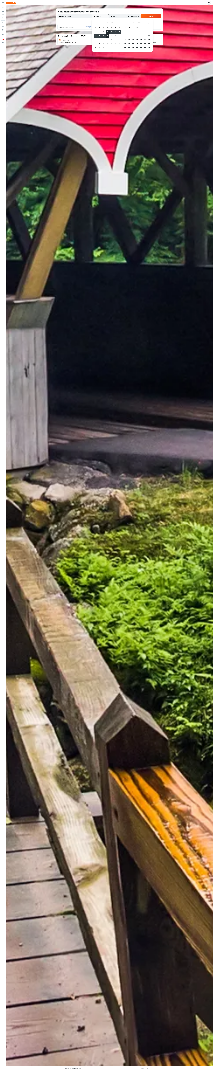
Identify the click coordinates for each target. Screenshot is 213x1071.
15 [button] (103, 40)
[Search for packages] (3, 18)
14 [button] (99, 40)
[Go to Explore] (3, 23)
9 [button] (107, 36)
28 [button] (99, 48)
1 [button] (103, 32)
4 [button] (115, 32)
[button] (3, 2)
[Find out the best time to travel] (3, 30)
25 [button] (115, 44)
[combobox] (76, 16)
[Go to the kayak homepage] (11, 3)
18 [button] (115, 40)
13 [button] (95, 40)
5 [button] (119, 32)
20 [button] (95, 44)
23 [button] (107, 44)
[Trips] (3, 34)
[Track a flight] (3, 26)
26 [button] (119, 44)
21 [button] (99, 44)
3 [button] (111, 32)
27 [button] (95, 48)
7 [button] (99, 36)
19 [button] (119, 40)
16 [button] (107, 40)
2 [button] (107, 32)
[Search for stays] (3, 11)
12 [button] (119, 36)
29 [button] (103, 48)
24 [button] (111, 44)
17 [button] (111, 40)
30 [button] (107, 48)
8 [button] (103, 36)
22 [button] (103, 44)
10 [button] (111, 36)
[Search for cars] (3, 14)
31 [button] (149, 48)
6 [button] (95, 36)
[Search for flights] (3, 7)
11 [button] (115, 36)
